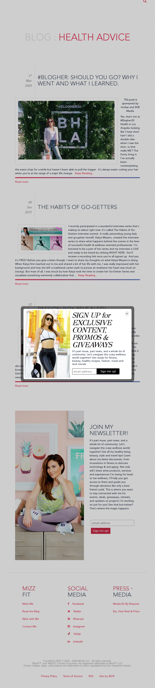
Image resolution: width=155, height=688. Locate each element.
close (127, 313)
